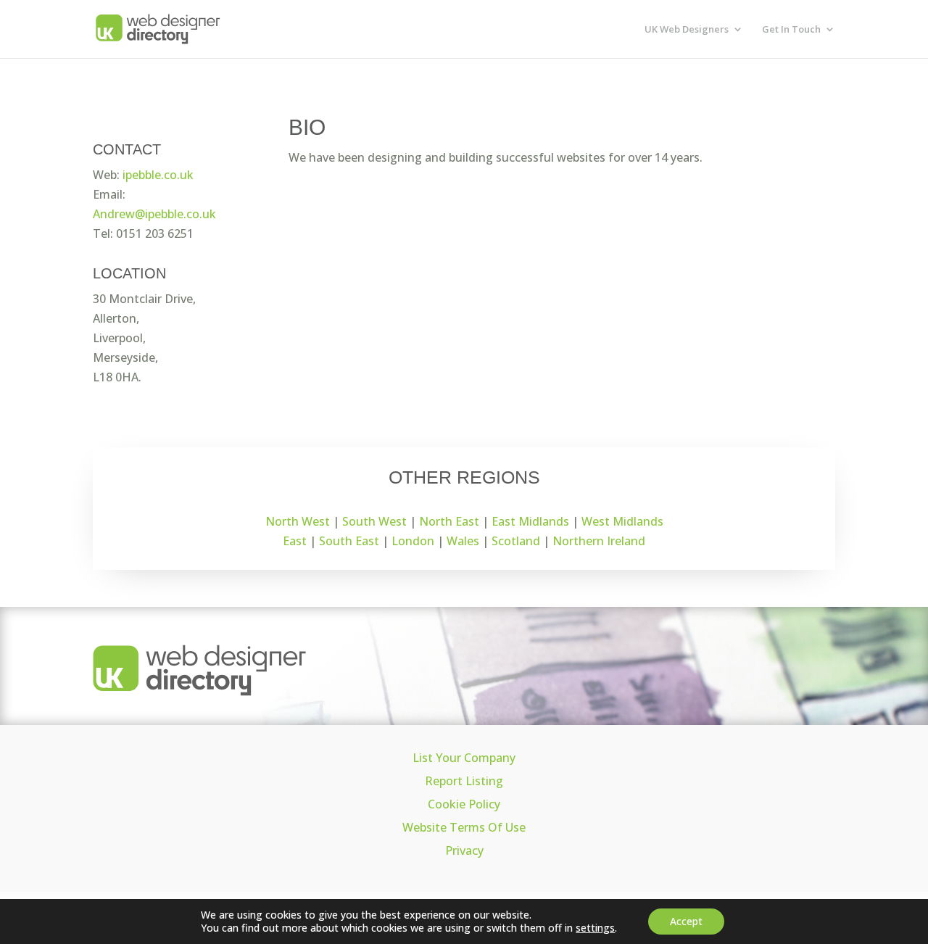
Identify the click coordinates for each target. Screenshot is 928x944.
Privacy (464, 850)
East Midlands (530, 521)
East (295, 541)
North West (297, 521)
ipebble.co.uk (158, 175)
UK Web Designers (687, 30)
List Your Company (464, 758)
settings (595, 928)
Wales (463, 541)
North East (449, 521)
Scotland (516, 541)
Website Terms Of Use (464, 827)
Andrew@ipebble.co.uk (154, 214)
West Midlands (622, 521)
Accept (686, 921)
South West (374, 521)
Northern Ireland (598, 541)
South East (349, 541)
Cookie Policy (464, 804)
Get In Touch (791, 30)
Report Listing (464, 781)
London (413, 541)
